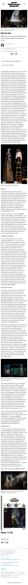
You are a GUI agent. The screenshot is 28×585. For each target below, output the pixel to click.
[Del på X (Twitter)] (14, 54)
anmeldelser (5, 539)
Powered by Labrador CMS (14, 582)
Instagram (3, 569)
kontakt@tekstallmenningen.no (9, 565)
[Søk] (24, 4)
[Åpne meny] (3, 4)
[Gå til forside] (14, 4)
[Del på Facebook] (11, 54)
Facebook (3, 568)
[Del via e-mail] (16, 54)
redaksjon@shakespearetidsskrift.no (11, 559)
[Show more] (14, 68)
